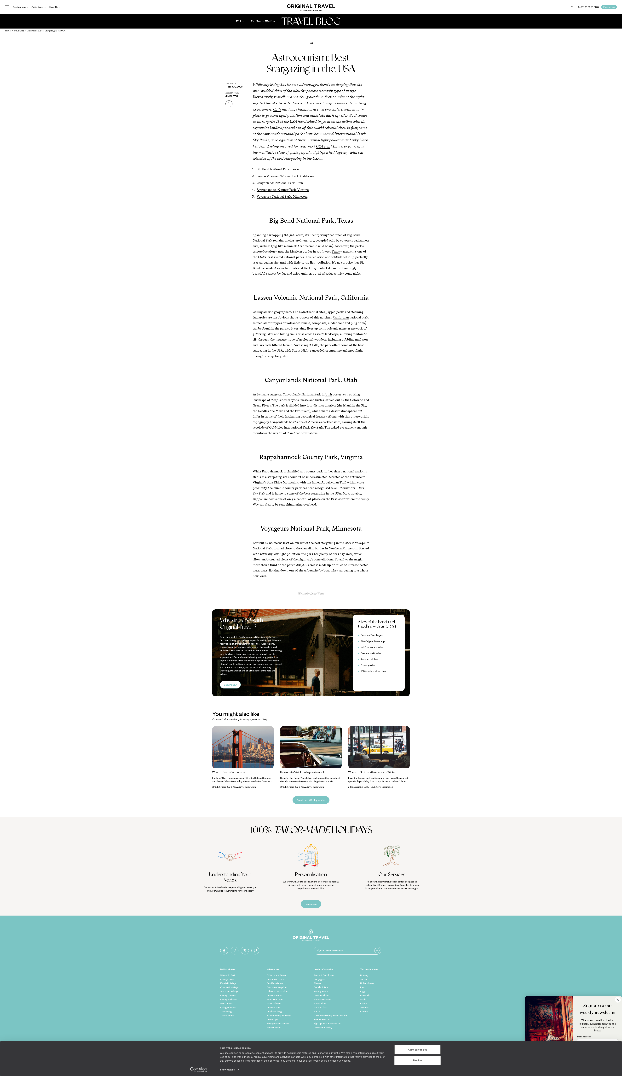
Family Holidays (228, 983)
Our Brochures (274, 995)
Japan (363, 979)
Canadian (307, 548)
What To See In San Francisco (230, 772)
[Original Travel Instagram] (234, 950)
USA (311, 43)
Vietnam (364, 1007)
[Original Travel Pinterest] (255, 950)
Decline (417, 1060)
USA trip (323, 146)
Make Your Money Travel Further (330, 1015)
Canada (364, 1011)
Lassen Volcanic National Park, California (285, 176)
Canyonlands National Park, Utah (280, 183)
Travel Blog (226, 1011)
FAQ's (317, 1011)
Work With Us (274, 1003)
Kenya (363, 1003)
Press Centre (274, 1027)
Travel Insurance (322, 999)
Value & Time (320, 1007)
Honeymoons (227, 979)
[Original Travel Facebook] (224, 950)
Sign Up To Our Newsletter (327, 1023)
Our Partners (273, 1007)
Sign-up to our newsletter (330, 950)
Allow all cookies (417, 1049)
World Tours (226, 1003)
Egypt (363, 991)
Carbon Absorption (277, 987)
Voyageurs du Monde (278, 1023)
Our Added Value (275, 979)
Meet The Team (275, 999)
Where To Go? (227, 975)
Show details (227, 1069)
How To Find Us (321, 1019)
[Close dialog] (618, 1000)
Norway (364, 975)
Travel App (272, 1019)
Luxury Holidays (228, 999)
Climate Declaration (277, 991)
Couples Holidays (229, 987)
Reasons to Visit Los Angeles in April (302, 772)
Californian (341, 317)
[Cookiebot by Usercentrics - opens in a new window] (198, 1069)
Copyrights (319, 979)
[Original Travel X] (245, 950)
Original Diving (274, 1011)
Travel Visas (320, 1003)
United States (367, 983)
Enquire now (230, 684)
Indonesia (365, 995)
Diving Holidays (228, 1007)
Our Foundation (275, 983)
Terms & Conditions (324, 975)
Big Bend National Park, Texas (278, 169)
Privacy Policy (321, 991)
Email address (584, 1036)
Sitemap (318, 983)
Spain (363, 999)
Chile (277, 109)
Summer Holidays (229, 991)
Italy (362, 987)
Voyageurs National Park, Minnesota (282, 196)
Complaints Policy (323, 1027)
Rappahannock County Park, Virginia (283, 190)
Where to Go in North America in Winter (372, 772)
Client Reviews (321, 995)
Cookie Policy (321, 987)
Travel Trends (227, 1015)
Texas (336, 251)
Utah (328, 394)
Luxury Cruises (228, 995)
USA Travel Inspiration (244, 787)
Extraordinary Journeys (279, 1015)
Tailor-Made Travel (276, 975)
